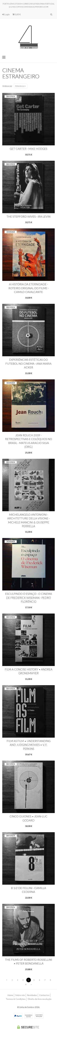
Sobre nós (20, 995)
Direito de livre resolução (39, 999)
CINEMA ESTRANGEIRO (20, 73)
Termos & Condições (16, 999)
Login (7, 14)
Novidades (32, 995)
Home (10, 995)
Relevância (19, 86)
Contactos (44, 995)
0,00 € (17, 14)
